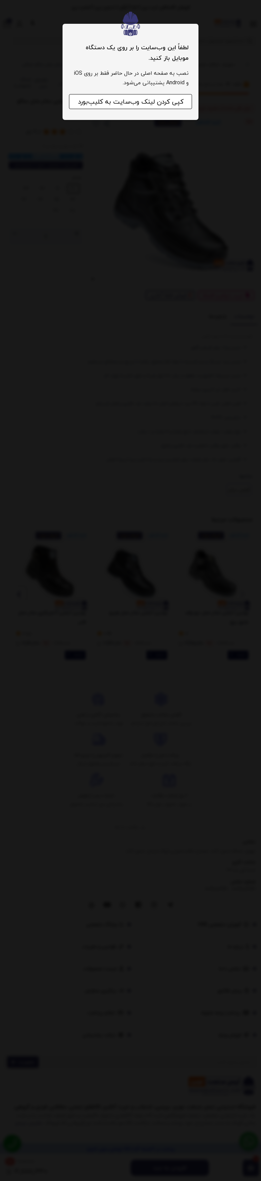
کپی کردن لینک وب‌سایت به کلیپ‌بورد (131, 101)
